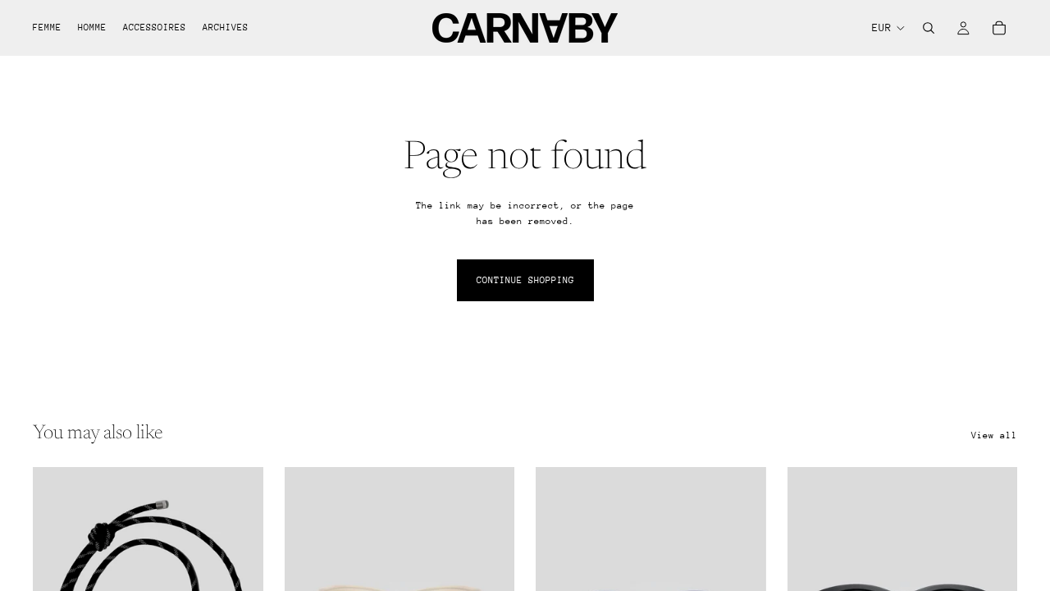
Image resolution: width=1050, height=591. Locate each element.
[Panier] (999, 28)
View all (994, 435)
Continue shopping (525, 280)
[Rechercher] (929, 28)
